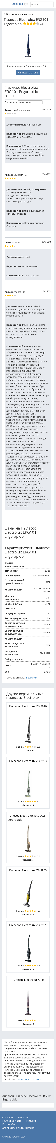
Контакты (23, 1117)
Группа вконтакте (11, 1120)
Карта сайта (8, 1124)
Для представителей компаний (18, 1127)
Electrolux (31, 677)
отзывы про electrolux (29, 1079)
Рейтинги (31, 1120)
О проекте (7, 1117)
